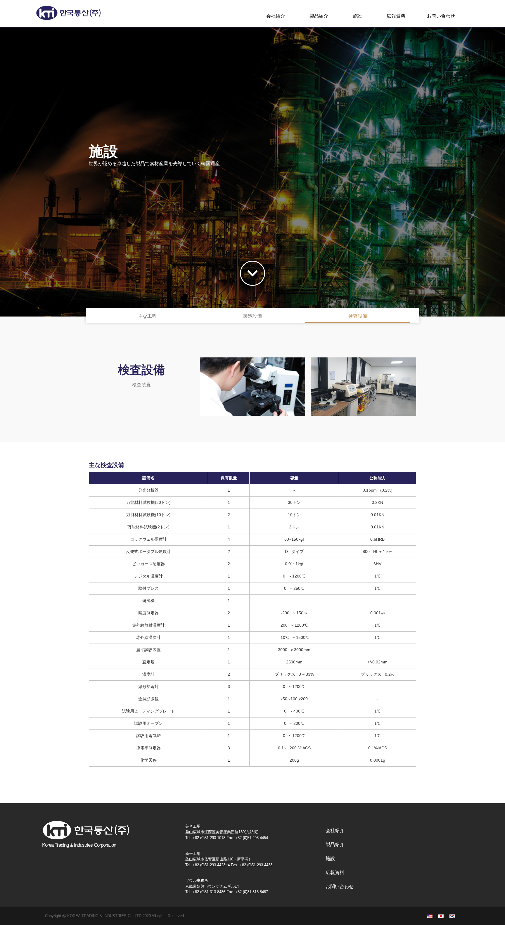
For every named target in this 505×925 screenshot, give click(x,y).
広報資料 (396, 15)
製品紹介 (318, 15)
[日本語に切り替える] (441, 916)
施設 (357, 15)
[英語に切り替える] (429, 916)
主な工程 (147, 316)
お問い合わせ (441, 15)
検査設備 (357, 316)
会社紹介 (275, 15)
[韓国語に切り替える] (452, 916)
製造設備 (252, 316)
